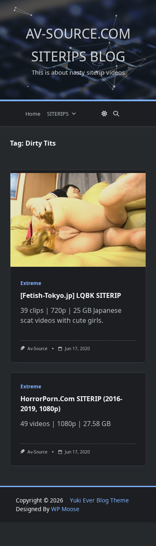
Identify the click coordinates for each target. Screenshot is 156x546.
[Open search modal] (116, 113)
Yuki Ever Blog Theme (99, 500)
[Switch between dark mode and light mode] (104, 113)
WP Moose (65, 509)
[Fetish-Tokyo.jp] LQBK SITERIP (70, 295)
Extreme (30, 283)
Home (32, 113)
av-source (37, 348)
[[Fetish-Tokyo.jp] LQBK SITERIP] (78, 220)
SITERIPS (58, 113)
